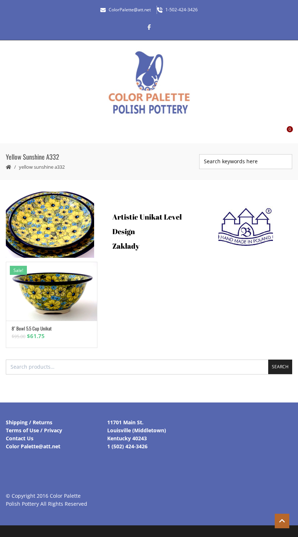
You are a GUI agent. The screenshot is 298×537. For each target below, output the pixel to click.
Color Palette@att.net (33, 446)
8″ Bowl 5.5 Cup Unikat (32, 328)
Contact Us (19, 438)
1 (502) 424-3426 (127, 446)
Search (280, 367)
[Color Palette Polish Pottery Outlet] (149, 83)
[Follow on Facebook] (149, 27)
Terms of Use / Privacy (34, 430)
